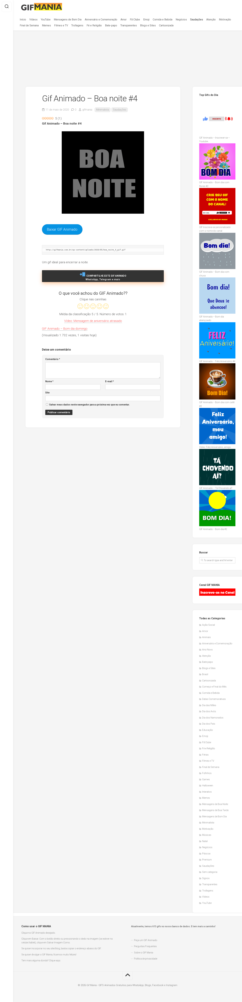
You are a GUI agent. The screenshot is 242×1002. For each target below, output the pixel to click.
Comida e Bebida (162, 19)
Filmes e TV (61, 25)
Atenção (211, 19)
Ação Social (208, 625)
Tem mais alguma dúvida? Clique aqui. (41, 960)
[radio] (80, 307)
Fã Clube (135, 19)
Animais (206, 637)
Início (23, 19)
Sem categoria (209, 872)
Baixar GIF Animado (62, 229)
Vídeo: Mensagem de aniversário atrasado (93, 321)
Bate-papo (111, 25)
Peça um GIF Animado (145, 940)
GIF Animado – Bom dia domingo (64, 328)
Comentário (52, 359)
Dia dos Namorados (212, 717)
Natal (205, 841)
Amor (124, 19)
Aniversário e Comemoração (101, 19)
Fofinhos (207, 773)
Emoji (146, 19)
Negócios (181, 19)
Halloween (207, 785)
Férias (205, 754)
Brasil (205, 674)
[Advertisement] (127, 55)
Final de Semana (29, 25)
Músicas (206, 835)
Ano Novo (207, 649)
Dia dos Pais (208, 723)
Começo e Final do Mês (214, 686)
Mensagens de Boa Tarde (215, 810)
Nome (49, 381)
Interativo (207, 791)
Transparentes (128, 25)
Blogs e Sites (148, 25)
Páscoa (206, 853)
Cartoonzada (166, 25)
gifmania (87, 109)
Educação (207, 730)
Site (47, 392)
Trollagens (77, 25)
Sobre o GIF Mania (143, 952)
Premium (207, 859)
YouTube (46, 19)
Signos (206, 878)
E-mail (109, 381)
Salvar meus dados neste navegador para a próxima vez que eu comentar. (89, 404)
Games (206, 779)
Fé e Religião (94, 25)
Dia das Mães (209, 705)
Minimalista (102, 109)
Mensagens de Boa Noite (215, 804)
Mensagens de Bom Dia (67, 19)
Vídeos (33, 19)
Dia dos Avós (209, 711)
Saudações (196, 19)
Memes (46, 25)
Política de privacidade (145, 958)
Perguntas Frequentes (145, 946)
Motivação (225, 19)
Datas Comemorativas (214, 699)
